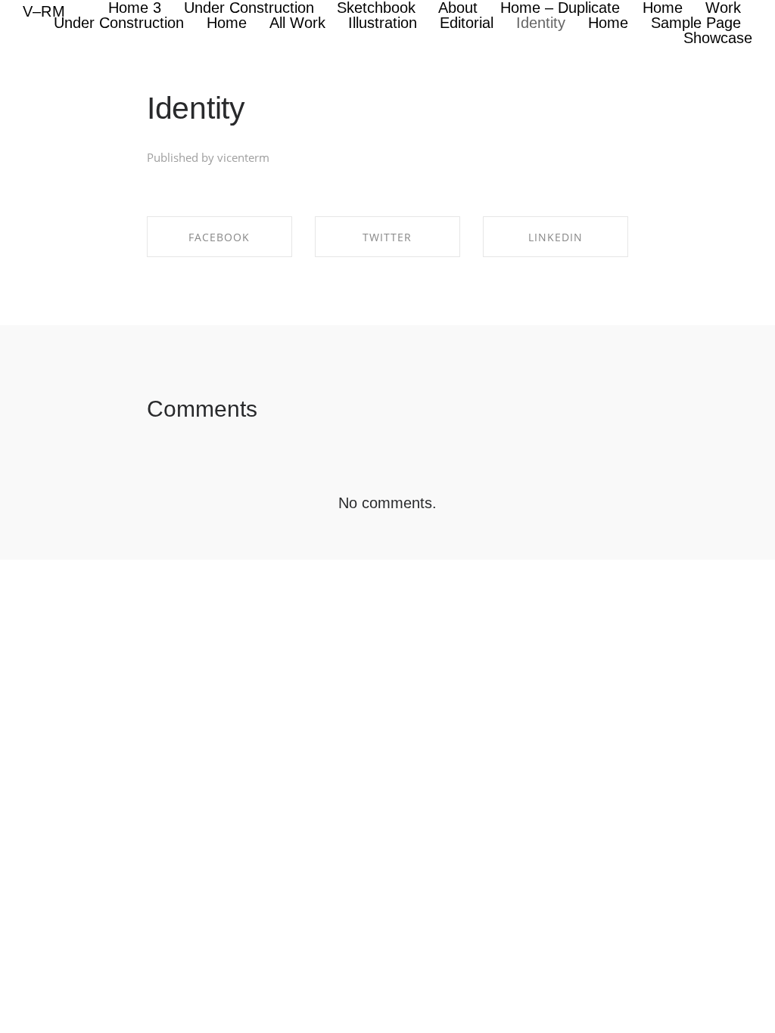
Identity (196, 108)
